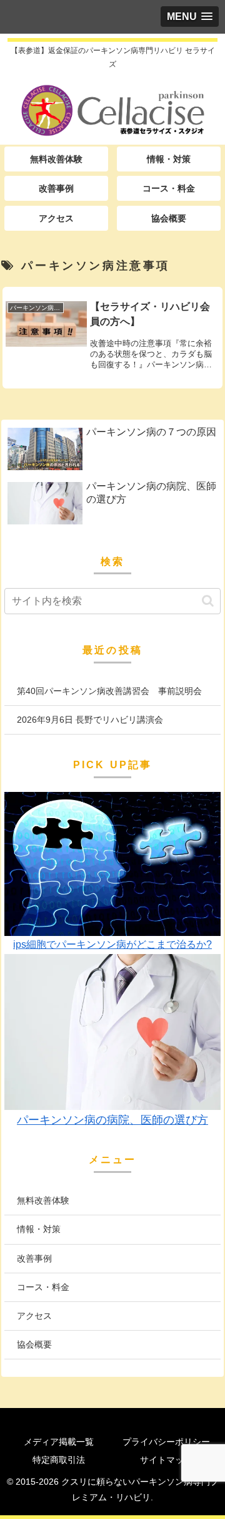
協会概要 (34, 1344)
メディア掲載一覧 (59, 1442)
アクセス (34, 1316)
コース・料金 (43, 1287)
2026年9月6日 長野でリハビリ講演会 (90, 720)
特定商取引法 (58, 1460)
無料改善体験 (43, 1200)
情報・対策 (39, 1229)
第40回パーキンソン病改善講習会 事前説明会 (109, 691)
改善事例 (34, 1258)
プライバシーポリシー (166, 1442)
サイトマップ (166, 1460)
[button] (208, 601)
